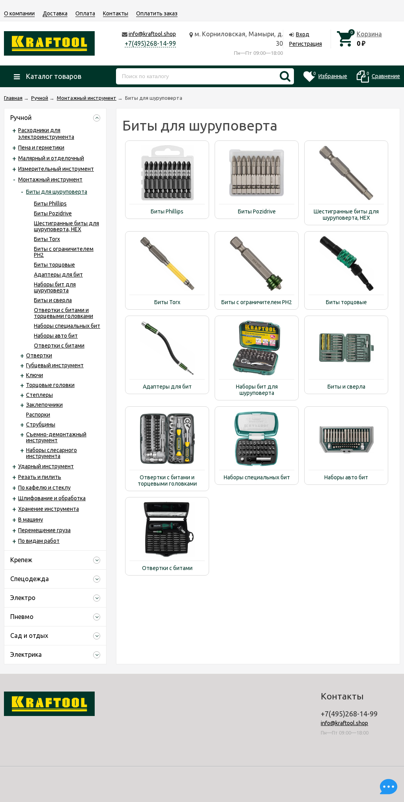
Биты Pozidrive (53, 213)
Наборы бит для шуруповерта (55, 287)
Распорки (38, 414)
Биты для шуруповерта (56, 192)
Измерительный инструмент (56, 169)
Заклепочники (44, 405)
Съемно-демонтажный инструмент (56, 437)
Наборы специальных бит (67, 326)
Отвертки (39, 355)
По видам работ (39, 541)
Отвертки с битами (59, 345)
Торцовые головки (50, 385)
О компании (19, 13)
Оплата (85, 13)
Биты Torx (47, 239)
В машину (30, 519)
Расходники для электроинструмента (46, 133)
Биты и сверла (53, 300)
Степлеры (39, 395)
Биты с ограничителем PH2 (64, 252)
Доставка (55, 13)
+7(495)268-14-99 (150, 43)
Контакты (115, 13)
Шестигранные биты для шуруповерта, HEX (66, 226)
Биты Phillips (50, 203)
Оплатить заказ (157, 13)
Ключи (34, 375)
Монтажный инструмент (50, 179)
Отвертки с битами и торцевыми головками (63, 313)
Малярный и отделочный (51, 158)
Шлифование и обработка (52, 498)
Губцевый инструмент (55, 365)
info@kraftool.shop (152, 34)
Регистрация (305, 44)
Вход (302, 34)
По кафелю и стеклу (44, 487)
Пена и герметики (41, 147)
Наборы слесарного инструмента (51, 453)
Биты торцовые (54, 265)
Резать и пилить (39, 477)
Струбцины (40, 424)
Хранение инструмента (48, 509)
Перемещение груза (44, 530)
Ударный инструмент (46, 466)
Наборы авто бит (56, 336)
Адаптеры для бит (58, 274)
